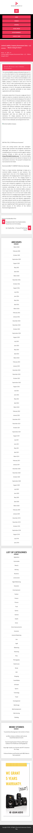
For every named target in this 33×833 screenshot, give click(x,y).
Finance (16, 21)
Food (16, 606)
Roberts (6, 66)
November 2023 (16, 325)
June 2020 (16, 493)
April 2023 (16, 354)
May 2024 (16, 300)
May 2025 (16, 267)
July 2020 (16, 489)
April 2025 (16, 271)
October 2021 (16, 428)
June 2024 (16, 296)
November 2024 (16, 280)
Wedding (16, 717)
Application (16, 557)
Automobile (16, 561)
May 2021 (16, 448)
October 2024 (16, 284)
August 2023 (16, 337)
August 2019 (16, 534)
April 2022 (16, 403)
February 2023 (16, 362)
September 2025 (16, 259)
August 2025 (16, 263)
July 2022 (16, 391)
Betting (16, 569)
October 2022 (16, 378)
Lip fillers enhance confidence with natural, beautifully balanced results (16, 737)
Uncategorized (16, 701)
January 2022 (16, 415)
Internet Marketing (16, 635)
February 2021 (16, 460)
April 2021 (16, 452)
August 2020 (16, 485)
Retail (16, 668)
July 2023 (16, 341)
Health (16, 619)
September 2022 (16, 382)
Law (16, 639)
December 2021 (16, 419)
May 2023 (16, 350)
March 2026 (16, 247)
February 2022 (16, 411)
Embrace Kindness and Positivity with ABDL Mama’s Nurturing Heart (16, 754)
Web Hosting (16, 713)
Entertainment (16, 32)
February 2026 (16, 251)
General (16, 25)
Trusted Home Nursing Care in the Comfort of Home (16, 732)
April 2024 (16, 304)
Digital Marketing (16, 582)
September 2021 (16, 432)
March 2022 (16, 407)
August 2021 (16, 436)
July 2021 (16, 440)
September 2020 (16, 481)
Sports (16, 689)
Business (21, 66)
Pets (16, 656)
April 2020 (16, 501)
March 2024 (16, 308)
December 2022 (16, 370)
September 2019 (16, 530)
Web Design (16, 705)
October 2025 (16, 255)
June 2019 (16, 543)
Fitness (16, 602)
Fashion (16, 594)
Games (16, 610)
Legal (16, 643)
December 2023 (16, 321)
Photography (16, 660)
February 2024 (16, 313)
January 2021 (16, 464)
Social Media (16, 28)
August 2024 (16, 288)
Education (16, 586)
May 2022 (16, 399)
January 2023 (16, 366)
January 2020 (16, 514)
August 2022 (16, 386)
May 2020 (16, 497)
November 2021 (16, 423)
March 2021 (16, 456)
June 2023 (16, 345)
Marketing (16, 647)
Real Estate (16, 664)
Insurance (16, 631)
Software (16, 684)
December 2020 (16, 469)
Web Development (16, 709)
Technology (16, 693)
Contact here (16, 36)
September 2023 (16, 333)
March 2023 (16, 358)
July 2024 (16, 292)
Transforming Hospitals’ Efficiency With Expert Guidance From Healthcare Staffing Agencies (16, 742)
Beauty (16, 565)
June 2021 (16, 444)
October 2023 (16, 329)
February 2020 (16, 510)
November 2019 (16, 522)
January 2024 (16, 317)
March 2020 (16, 506)
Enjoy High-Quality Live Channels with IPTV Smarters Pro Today (16, 748)
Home (16, 17)
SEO (17, 672)
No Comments (8, 68)
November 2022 (16, 374)
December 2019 (16, 518)
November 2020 (16, 473)
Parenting (16, 652)
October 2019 (16, 526)
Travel (16, 697)
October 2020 (16, 477)
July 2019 (16, 538)
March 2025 (16, 276)
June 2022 (16, 395)
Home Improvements (16, 627)
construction (16, 578)
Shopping (16, 676)
